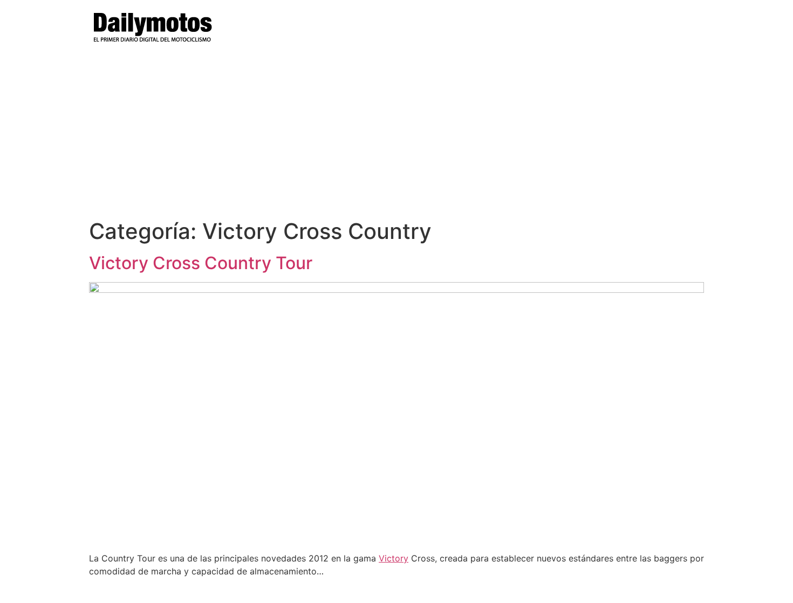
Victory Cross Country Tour (200, 262)
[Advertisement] (396, 137)
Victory (393, 558)
